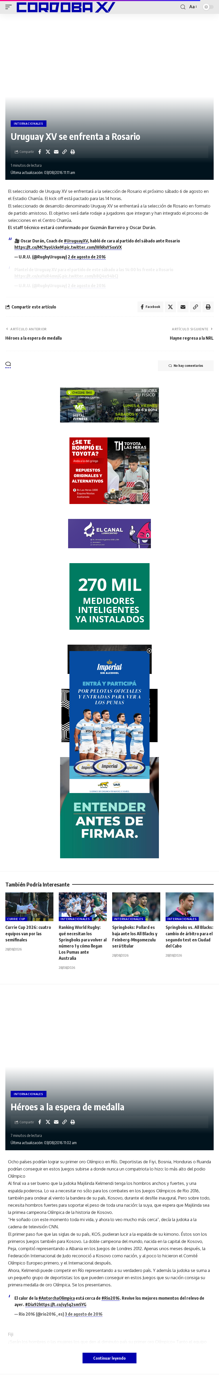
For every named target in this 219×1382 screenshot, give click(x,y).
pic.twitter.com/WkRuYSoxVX (93, 247)
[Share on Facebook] (39, 152)
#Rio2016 (110, 1298)
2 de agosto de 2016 (87, 256)
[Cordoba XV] (64, 7)
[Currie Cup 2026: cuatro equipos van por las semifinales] (29, 906)
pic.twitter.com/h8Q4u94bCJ (90, 276)
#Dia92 (32, 1304)
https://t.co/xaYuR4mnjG (37, 276)
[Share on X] (48, 152)
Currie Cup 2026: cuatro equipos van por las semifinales (28, 933)
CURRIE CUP (16, 919)
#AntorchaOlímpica (56, 1298)
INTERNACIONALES (28, 123)
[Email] (56, 152)
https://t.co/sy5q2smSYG (62, 1304)
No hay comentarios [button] (188, 366)
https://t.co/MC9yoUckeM (39, 247)
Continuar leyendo (109, 1358)
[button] (9, 7)
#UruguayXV (76, 240)
